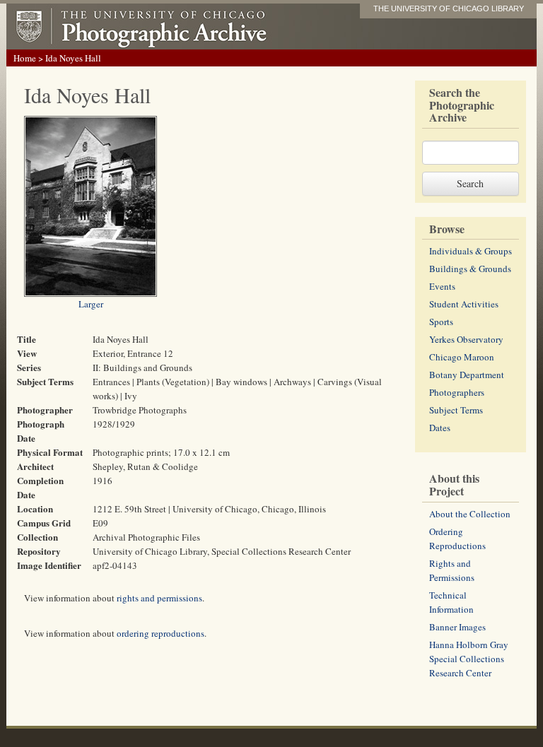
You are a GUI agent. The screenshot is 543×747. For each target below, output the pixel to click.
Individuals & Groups (470, 251)
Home (24, 58)
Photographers (456, 392)
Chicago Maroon (461, 357)
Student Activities (463, 304)
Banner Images (457, 626)
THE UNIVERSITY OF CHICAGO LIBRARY (448, 8)
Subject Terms (456, 410)
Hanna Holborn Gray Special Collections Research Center (468, 658)
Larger (90, 304)
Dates (439, 427)
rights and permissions (159, 598)
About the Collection (469, 513)
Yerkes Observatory (466, 339)
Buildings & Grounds (470, 268)
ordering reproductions (160, 633)
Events (442, 286)
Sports (441, 321)
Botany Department (466, 374)
